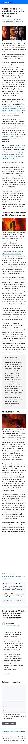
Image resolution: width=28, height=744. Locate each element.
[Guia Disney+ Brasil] (9, 2)
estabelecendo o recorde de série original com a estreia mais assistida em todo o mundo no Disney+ (13, 108)
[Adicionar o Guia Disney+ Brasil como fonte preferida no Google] (14, 595)
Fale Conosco (5, 731)
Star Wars (12, 574)
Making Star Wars (13, 232)
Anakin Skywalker (15, 576)
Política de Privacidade (15, 731)
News (6, 574)
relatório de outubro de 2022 (11, 254)
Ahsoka (6, 576)
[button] (22, 2)
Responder (7, 673)
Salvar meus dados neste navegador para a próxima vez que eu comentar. (15, 717)
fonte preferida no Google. (13, 23)
